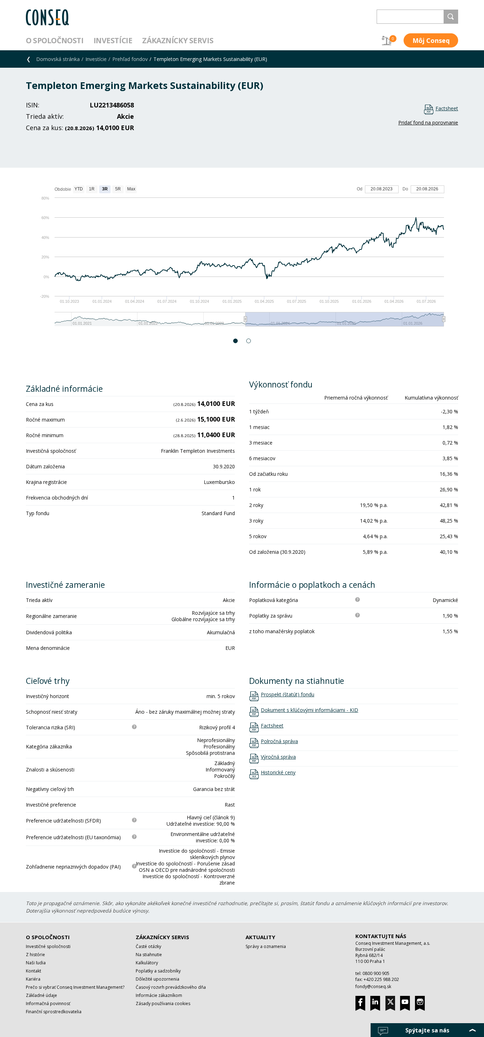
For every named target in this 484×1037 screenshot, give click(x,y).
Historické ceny (278, 772)
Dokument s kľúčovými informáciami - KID (309, 710)
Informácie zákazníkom (159, 995)
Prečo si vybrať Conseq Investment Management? (75, 987)
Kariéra (33, 979)
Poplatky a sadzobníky (158, 971)
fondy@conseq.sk (373, 986)
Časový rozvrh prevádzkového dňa (171, 987)
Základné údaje (41, 995)
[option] (242, 259)
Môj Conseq (431, 40)
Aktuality (260, 937)
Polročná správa (279, 741)
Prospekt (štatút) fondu (287, 694)
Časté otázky (148, 946)
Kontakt (33, 971)
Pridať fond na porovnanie (428, 122)
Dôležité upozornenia (157, 979)
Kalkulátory (147, 963)
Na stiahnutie (149, 955)
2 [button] (248, 341)
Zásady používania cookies (163, 1003)
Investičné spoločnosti (48, 946)
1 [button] (235, 341)
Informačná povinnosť (48, 1003)
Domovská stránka (58, 59)
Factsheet (446, 108)
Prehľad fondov (130, 59)
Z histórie (35, 955)
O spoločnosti (55, 40)
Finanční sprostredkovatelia (53, 1012)
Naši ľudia (36, 963)
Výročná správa (278, 757)
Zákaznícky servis (177, 40)
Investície (113, 40)
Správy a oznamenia (266, 946)
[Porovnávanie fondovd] (386, 40)
